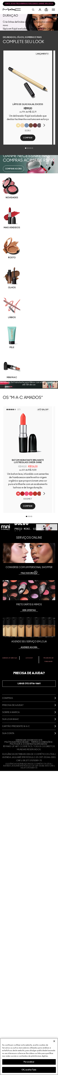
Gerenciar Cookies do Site (29, 740)
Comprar (27, 138)
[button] (53, 9)
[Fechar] (54, 1041)
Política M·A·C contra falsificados (28, 744)
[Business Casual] (39, 494)
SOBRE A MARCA (11, 712)
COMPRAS (7, 698)
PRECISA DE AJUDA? (12, 705)
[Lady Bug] (22, 494)
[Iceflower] (26, 125)
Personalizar (29, 1062)
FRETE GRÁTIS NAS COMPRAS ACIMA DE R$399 (29, 4)
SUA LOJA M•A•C (10, 719)
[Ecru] (18, 125)
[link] (27, 77)
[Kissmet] (18, 494)
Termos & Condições (41, 742)
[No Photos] (26, 494)
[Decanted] (35, 125)
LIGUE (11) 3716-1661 (29, 684)
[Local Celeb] (35, 494)
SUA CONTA (8, 733)
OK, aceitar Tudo (29, 1070)
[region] (29, 1056)
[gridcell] (28, 187)
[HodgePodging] (31, 125)
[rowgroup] (29, 277)
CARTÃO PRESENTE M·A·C (16, 726)
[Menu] (53, 9)
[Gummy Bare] (31, 494)
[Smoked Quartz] (39, 125)
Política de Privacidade (17, 742)
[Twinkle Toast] (22, 125)
